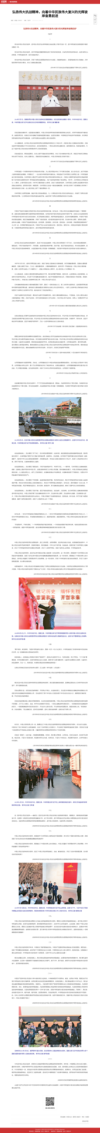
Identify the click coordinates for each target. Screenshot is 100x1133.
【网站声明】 (85, 1121)
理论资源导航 (13, 1)
